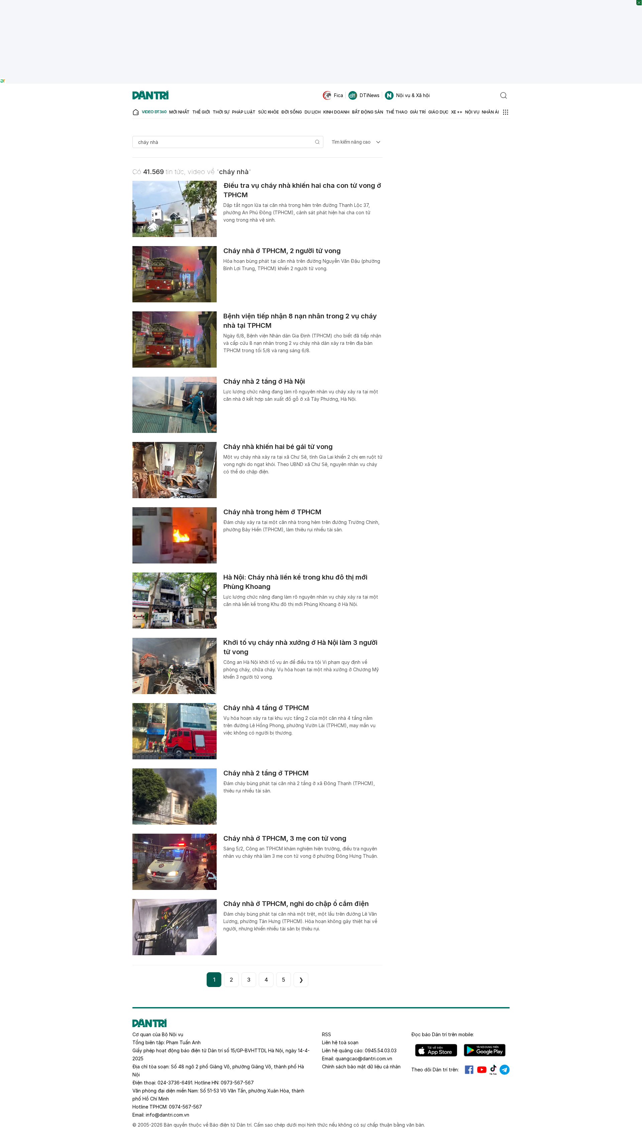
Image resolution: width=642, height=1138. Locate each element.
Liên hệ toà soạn (340, 1042)
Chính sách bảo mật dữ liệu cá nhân (361, 1066)
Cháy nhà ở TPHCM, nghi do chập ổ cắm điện (296, 904)
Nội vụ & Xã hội (413, 95)
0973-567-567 (237, 1082)
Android (485, 1050)
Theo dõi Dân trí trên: (435, 1069)
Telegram (505, 1070)
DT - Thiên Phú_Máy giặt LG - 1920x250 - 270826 (321, 3)
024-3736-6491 (174, 1082)
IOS (436, 1050)
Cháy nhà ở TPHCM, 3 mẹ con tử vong (284, 838)
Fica (338, 95)
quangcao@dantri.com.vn (363, 1058)
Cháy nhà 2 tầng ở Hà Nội (264, 381)
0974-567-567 (185, 1107)
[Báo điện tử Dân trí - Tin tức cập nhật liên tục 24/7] (150, 95)
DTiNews (370, 95)
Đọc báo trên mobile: (442, 1034)
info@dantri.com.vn (167, 1115)
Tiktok (493, 1070)
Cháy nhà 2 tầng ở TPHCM (266, 773)
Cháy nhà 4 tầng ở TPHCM (266, 708)
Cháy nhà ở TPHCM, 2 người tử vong (282, 251)
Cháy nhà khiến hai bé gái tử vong (278, 447)
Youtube (482, 1070)
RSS (326, 1034)
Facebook (469, 1070)
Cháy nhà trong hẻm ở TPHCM (272, 512)
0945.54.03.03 (381, 1050)
